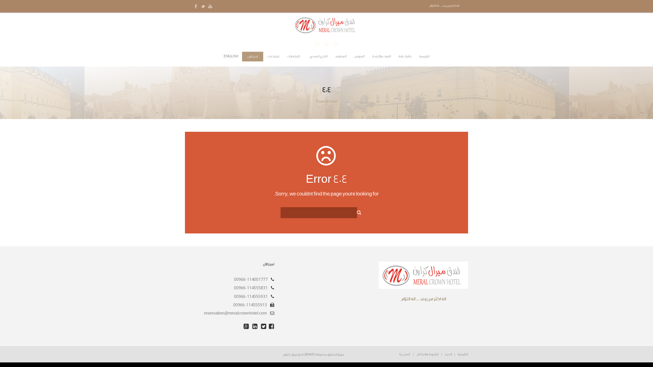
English (231, 56)
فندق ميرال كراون (293, 354)
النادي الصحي (318, 56)
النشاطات (293, 56)
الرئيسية (424, 56)
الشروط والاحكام (427, 354)
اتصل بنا (404, 354)
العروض (359, 56)
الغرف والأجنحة (381, 56)
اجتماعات (273, 56)
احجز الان (252, 56)
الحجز (448, 354)
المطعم (340, 56)
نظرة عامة (404, 56)
